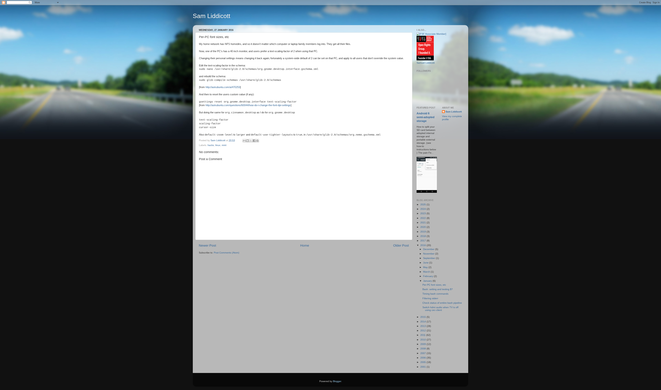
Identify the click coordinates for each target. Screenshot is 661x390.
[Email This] (244, 140)
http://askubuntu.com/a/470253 (223, 87)
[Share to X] (251, 140)
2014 (423, 321)
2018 (423, 236)
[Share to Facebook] (254, 140)
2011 (423, 335)
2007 (423, 353)
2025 (423, 204)
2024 (423, 209)
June (426, 262)
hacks (211, 145)
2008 (423, 348)
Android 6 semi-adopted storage (425, 117)
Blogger (337, 381)
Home (304, 245)
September (429, 258)
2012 (423, 330)
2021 (423, 222)
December (429, 249)
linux (217, 145)
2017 (423, 240)
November (429, 253)
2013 (423, 326)
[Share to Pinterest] (257, 140)
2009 (423, 344)
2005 (423, 362)
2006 (423, 357)
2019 (423, 231)
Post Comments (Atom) (226, 252)
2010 (423, 339)
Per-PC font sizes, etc (434, 285)
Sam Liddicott (211, 15)
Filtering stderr (430, 298)
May (425, 267)
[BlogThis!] (247, 140)
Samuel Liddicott (426, 63)
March (427, 271)
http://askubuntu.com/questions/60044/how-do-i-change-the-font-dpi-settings (248, 105)
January (428, 281)
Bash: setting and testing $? (437, 289)
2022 (423, 218)
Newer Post (207, 245)
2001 (423, 367)
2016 (423, 245)
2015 (423, 317)
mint (224, 145)
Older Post (401, 245)
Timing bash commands (435, 293)
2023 (423, 213)
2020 (423, 227)
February (428, 276)
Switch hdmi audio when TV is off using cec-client (440, 308)
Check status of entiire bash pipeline (442, 303)
